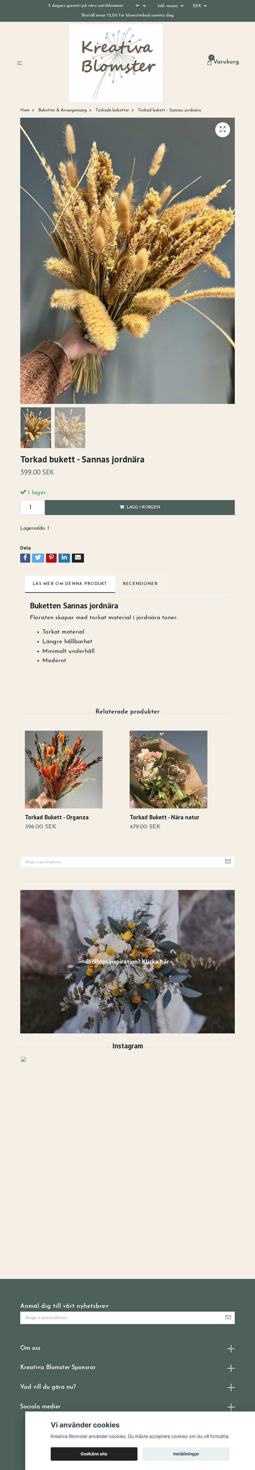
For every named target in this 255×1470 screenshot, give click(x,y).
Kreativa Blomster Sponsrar (58, 1368)
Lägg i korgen (143, 507)
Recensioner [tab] (140, 584)
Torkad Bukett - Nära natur (164, 817)
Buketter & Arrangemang (62, 110)
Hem (25, 110)
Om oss (30, 1348)
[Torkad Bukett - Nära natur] (180, 769)
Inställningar (186, 1453)
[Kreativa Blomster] (116, 63)
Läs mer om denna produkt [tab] (70, 584)
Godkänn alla (94, 1453)
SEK (197, 6)
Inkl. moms (168, 6)
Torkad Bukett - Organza (57, 817)
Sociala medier (40, 1407)
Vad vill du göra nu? (48, 1387)
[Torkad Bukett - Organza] (75, 769)
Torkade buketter (112, 110)
